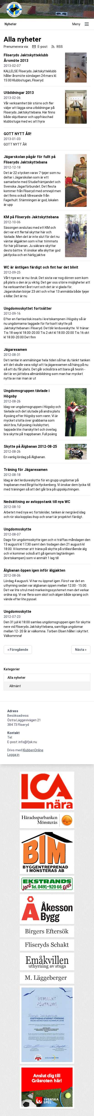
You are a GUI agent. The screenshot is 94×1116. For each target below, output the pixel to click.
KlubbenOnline (33, 750)
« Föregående (18, 649)
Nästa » (80, 649)
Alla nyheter (17, 677)
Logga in (13, 755)
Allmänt (15, 686)
